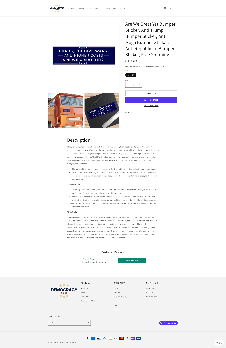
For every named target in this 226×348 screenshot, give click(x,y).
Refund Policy (151, 293)
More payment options (151, 105)
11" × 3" (131, 75)
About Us (84, 288)
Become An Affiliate (88, 301)
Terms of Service (152, 297)
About (115, 301)
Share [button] (130, 112)
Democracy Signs (58, 342)
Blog (115, 305)
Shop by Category (120, 297)
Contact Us (85, 297)
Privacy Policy (151, 288)
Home (115, 288)
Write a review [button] (132, 260)
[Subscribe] (88, 322)
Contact (116, 309)
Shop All (116, 293)
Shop (83, 293)
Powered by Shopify (70, 342)
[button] (95, 8)
